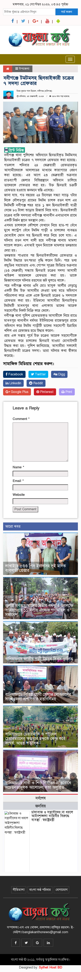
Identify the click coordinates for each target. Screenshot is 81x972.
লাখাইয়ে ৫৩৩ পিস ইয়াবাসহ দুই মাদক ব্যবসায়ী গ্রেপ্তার (35, 568)
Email (18, 481)
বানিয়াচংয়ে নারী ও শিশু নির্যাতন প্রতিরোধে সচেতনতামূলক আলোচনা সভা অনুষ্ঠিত (38, 785)
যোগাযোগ (61, 890)
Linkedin (15, 383)
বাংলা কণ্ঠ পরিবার (40, 890)
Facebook (15, 374)
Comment (21, 419)
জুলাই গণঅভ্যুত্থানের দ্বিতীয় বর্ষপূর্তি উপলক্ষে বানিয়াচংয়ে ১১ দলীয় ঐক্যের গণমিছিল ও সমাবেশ (39, 610)
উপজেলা (24, 68)
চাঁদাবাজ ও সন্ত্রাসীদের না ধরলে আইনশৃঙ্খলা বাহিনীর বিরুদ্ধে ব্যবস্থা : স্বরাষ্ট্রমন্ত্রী (52, 816)
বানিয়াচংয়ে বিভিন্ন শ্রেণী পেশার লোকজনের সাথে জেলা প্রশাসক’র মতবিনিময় (38, 697)
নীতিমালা (19, 890)
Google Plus (19, 392)
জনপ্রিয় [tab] (40, 806)
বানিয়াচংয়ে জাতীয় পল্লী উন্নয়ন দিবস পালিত (39, 658)
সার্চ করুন (66, 12)
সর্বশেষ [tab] (40, 798)
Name (18, 467)
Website (19, 495)
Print (68, 392)
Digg (61, 374)
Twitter (40, 374)
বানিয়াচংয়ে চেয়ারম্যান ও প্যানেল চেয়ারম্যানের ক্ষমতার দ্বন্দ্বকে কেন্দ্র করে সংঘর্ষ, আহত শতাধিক (35, 739)
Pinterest (46, 392)
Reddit (37, 383)
